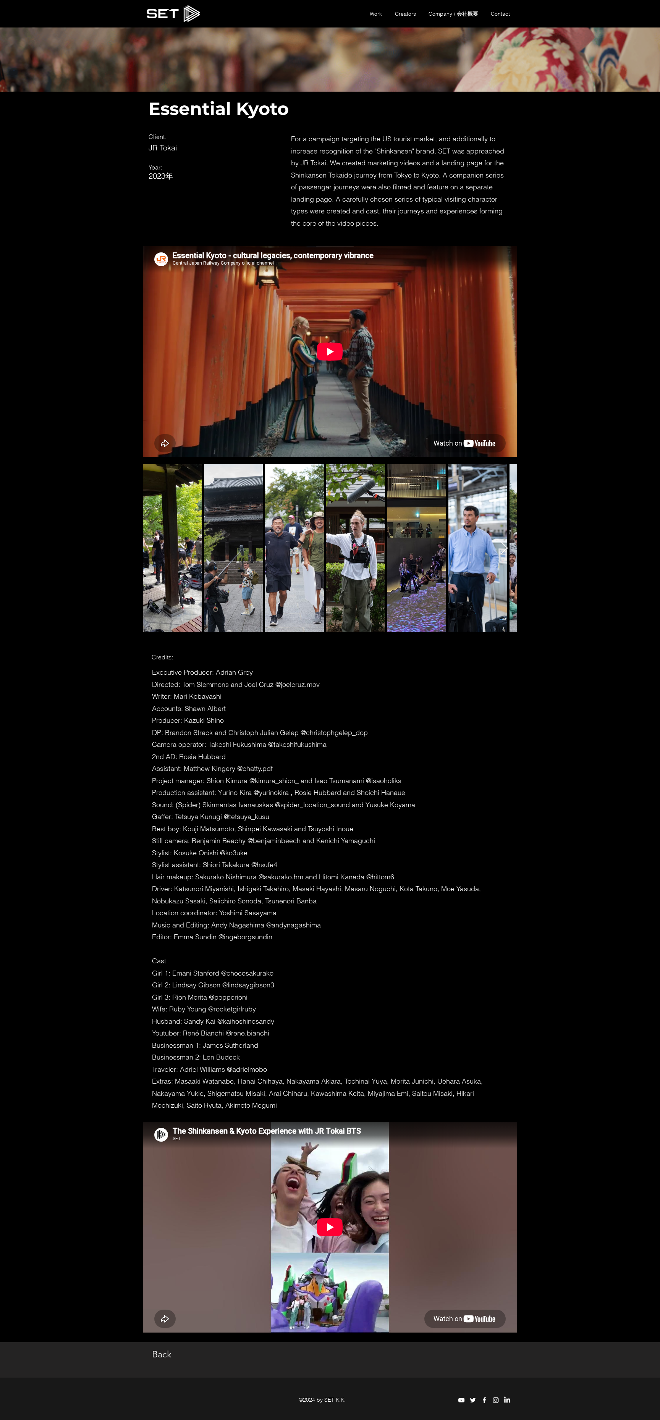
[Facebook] (484, 1400)
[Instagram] (496, 1400)
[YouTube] (461, 1400)
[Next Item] (504, 548)
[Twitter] (473, 1400)
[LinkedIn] (507, 1400)
